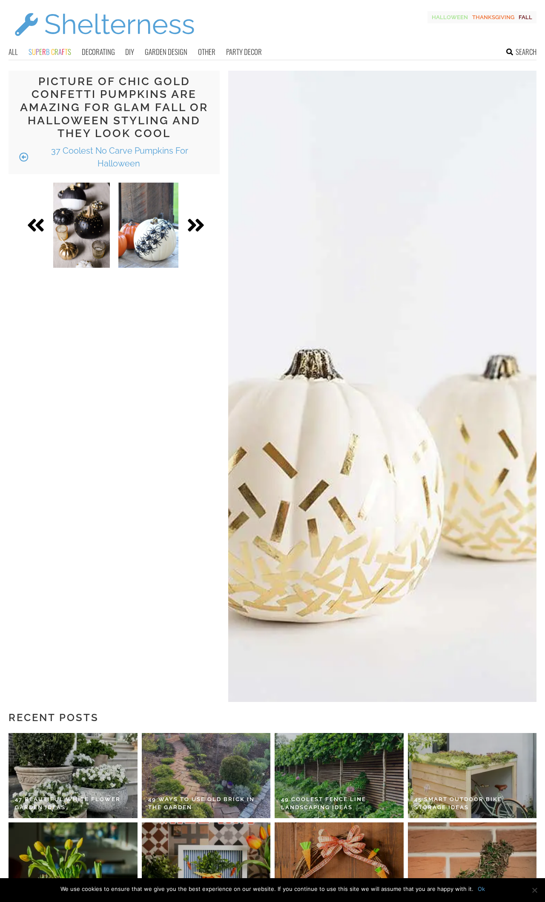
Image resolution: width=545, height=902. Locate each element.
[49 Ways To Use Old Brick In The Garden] (206, 775)
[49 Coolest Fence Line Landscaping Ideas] (339, 775)
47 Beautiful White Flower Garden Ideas (67, 803)
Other (206, 51)
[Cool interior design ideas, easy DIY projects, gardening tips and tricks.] (104, 41)
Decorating (98, 51)
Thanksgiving (493, 17)
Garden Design (166, 51)
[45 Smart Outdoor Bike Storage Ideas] (472, 775)
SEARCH (526, 51)
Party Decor (244, 51)
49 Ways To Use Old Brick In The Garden (201, 803)
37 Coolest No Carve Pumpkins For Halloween (118, 157)
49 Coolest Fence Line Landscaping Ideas (323, 803)
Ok (481, 888)
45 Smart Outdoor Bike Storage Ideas (458, 803)
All (13, 51)
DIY (129, 51)
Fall (525, 17)
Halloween (450, 17)
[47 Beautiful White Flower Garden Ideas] (73, 775)
